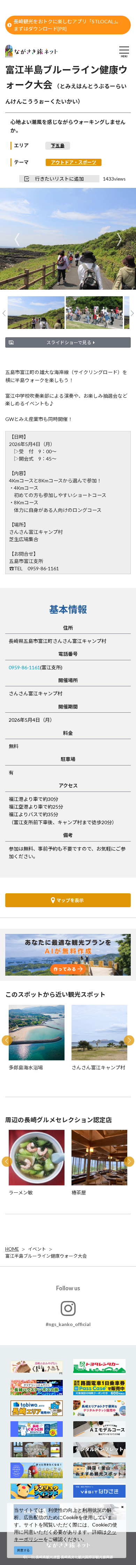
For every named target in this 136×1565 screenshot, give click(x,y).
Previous (17, 239)
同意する (23, 1550)
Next (119, 239)
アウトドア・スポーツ (73, 162)
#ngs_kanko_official (68, 1324)
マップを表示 (70, 900)
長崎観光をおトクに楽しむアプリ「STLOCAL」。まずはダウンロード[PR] (67, 25)
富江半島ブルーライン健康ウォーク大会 (46, 1256)
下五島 (58, 145)
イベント (37, 1249)
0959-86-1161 (24, 667)
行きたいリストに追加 (59, 179)
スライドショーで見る (68, 342)
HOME (12, 1249)
